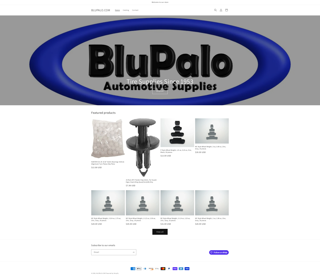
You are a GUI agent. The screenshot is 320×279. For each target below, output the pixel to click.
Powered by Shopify (112, 273)
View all (160, 232)
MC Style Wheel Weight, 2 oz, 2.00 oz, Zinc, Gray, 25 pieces (210, 219)
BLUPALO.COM (101, 273)
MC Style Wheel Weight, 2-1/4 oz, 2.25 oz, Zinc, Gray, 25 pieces (175, 219)
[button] (215, 10)
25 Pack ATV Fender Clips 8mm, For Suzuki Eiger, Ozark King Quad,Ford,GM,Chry (141, 181)
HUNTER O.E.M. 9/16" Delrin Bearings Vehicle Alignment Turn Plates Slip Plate (107, 163)
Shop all (160, 91)
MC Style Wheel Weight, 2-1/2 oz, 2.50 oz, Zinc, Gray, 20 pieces (141, 219)
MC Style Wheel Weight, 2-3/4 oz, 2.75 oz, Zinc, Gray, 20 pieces (106, 219)
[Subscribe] (133, 252)
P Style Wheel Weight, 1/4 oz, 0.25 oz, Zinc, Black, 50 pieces (176, 151)
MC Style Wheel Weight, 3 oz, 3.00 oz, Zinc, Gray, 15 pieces (210, 148)
